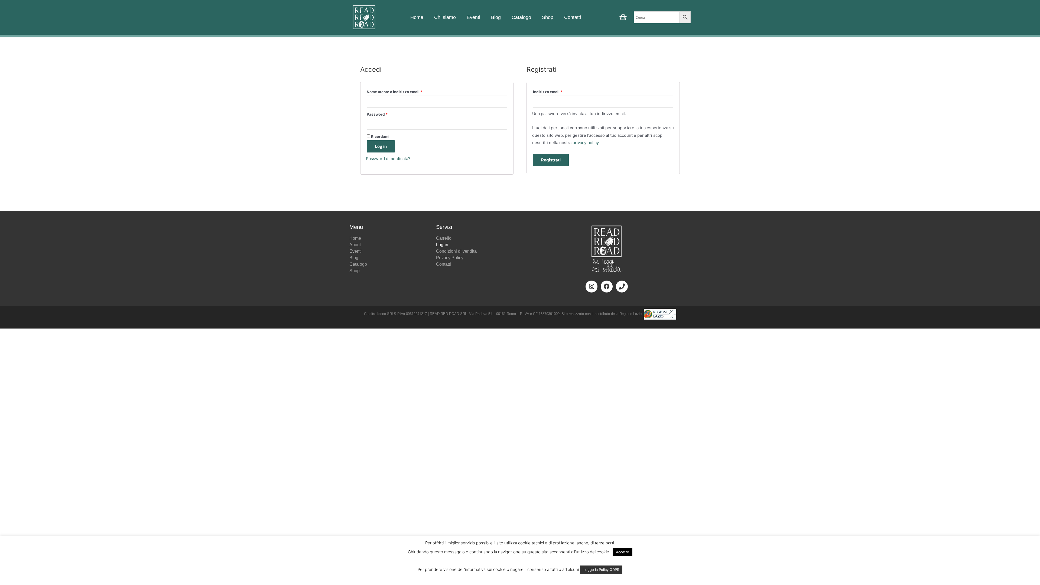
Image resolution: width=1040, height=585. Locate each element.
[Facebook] (607, 286)
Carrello (443, 238)
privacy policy (586, 142)
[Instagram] (591, 286)
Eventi (473, 17)
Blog (496, 17)
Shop (547, 17)
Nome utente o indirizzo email (394, 92)
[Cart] (623, 17)
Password (377, 114)
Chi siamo (445, 17)
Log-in (442, 244)
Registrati (551, 159)
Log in (381, 146)
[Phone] (622, 286)
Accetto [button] (622, 552)
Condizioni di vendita (456, 251)
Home (416, 17)
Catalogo (521, 17)
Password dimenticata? (388, 158)
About (355, 244)
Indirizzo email (548, 92)
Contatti (572, 17)
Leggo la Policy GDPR (601, 569)
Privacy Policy (449, 257)
